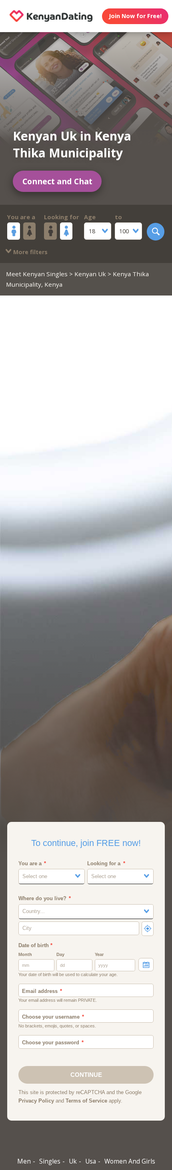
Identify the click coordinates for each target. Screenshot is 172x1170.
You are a (21, 217)
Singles (49, 1161)
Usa (90, 1161)
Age (90, 217)
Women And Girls (129, 1161)
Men (24, 1161)
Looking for (61, 217)
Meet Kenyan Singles (37, 274)
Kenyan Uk (90, 274)
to (118, 217)
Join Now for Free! (135, 16)
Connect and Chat (57, 181)
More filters (30, 252)
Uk (73, 1161)
